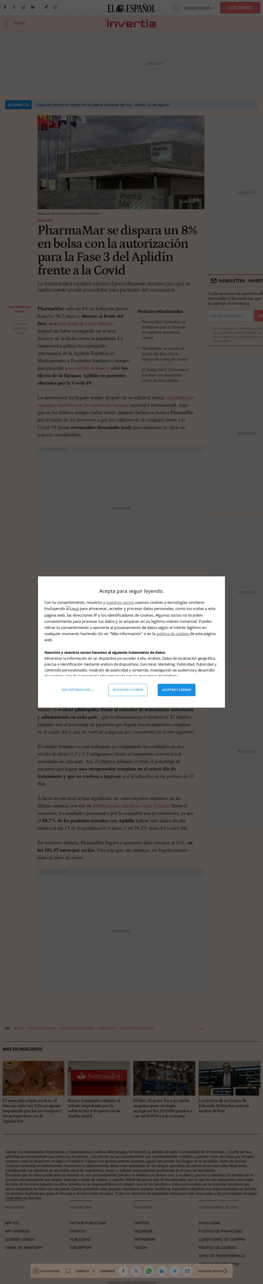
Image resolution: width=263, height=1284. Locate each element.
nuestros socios (120, 602)
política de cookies (173, 633)
